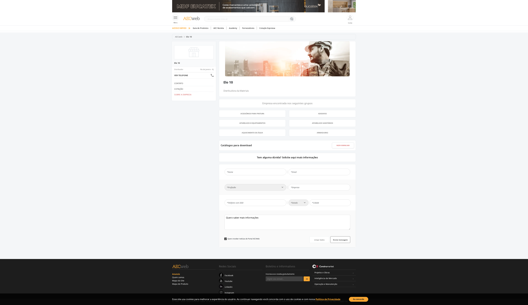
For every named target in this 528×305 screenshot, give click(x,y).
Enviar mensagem (340, 240)
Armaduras (322, 132)
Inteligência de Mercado (325, 278)
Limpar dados (319, 240)
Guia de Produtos (200, 28)
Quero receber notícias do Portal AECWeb (243, 239)
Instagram (229, 292)
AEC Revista (218, 28)
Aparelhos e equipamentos (252, 123)
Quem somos (178, 277)
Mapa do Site (178, 280)
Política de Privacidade (328, 299)
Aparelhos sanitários (322, 123)
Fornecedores (248, 28)
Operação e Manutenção (325, 284)
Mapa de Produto (180, 284)
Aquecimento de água (252, 132)
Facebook (229, 275)
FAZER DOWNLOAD (343, 145)
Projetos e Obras (322, 272)
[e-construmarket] (323, 266)
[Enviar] (307, 278)
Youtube (228, 281)
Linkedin (229, 287)
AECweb (178, 36)
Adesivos (322, 113)
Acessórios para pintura (252, 113)
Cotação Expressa (267, 28)
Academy (233, 28)
